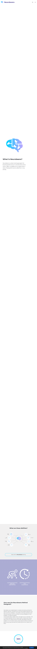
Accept (32, 647)
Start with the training (18, 554)
